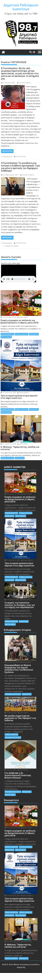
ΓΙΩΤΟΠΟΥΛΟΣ (21, 157)
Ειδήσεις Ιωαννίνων (22, 334)
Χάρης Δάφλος (24, 393)
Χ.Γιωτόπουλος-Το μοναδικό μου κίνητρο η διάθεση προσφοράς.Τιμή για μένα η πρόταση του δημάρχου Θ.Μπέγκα (20, 167)
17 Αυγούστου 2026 (9, 393)
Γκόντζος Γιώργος (25, 83)
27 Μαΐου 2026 (11, 713)
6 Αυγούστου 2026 (12, 662)
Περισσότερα (7, 151)
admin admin (23, 317)
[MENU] (39, 52)
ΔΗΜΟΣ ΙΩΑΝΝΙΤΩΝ (7, 334)
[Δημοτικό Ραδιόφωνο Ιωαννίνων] (3, 52)
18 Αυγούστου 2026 (9, 317)
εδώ (18, 263)
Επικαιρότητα (7, 157)
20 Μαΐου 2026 (11, 770)
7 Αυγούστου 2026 (12, 600)
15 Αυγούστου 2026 (9, 444)
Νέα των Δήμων (6, 337)
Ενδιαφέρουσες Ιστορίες (13, 694)
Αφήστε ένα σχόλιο (12, 246)
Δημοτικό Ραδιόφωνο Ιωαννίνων (21, 7)
